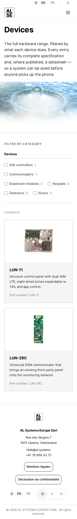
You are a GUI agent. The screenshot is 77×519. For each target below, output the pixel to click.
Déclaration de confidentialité (38, 479)
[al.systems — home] (9, 12)
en (19, 493)
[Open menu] (68, 12)
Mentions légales (38, 466)
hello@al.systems (38, 450)
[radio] (42, 494)
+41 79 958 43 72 (38, 455)
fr (28, 493)
